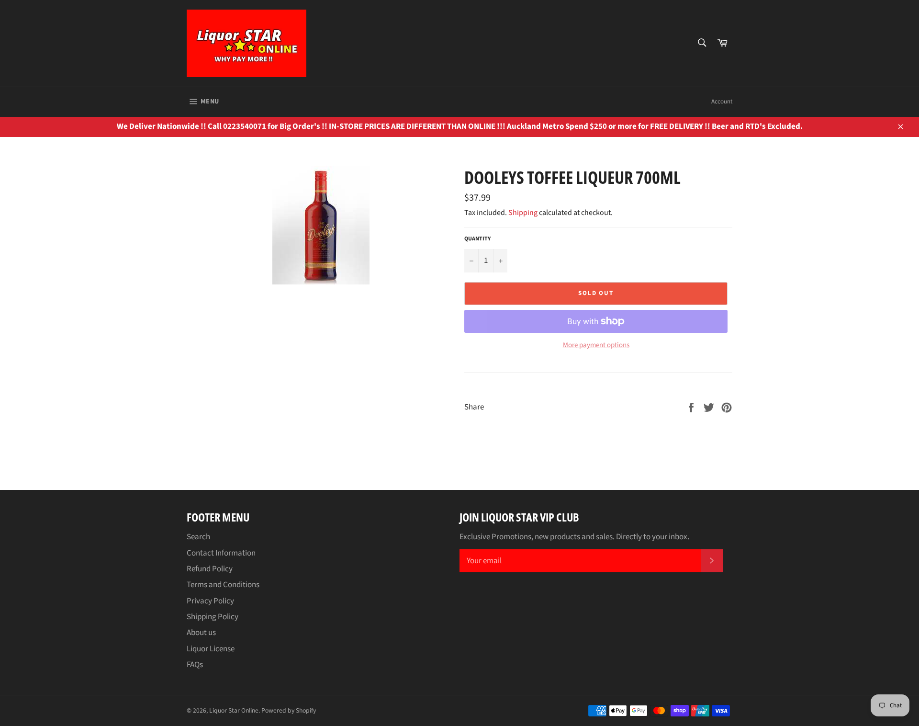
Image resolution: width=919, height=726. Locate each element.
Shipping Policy (212, 617)
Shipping (523, 212)
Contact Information (221, 553)
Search (198, 537)
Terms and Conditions (223, 584)
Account (721, 101)
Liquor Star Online (233, 710)
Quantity (477, 239)
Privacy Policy (210, 601)
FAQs (195, 664)
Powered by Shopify (288, 710)
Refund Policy (210, 569)
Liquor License (211, 649)
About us (201, 632)
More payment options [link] (596, 345)
